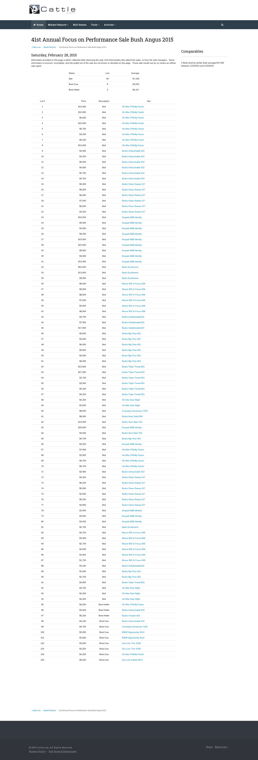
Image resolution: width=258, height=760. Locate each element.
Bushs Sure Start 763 (132, 422)
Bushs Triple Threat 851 (133, 366)
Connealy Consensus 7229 (135, 411)
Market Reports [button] (57, 24)
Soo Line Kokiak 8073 (132, 660)
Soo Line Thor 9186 (131, 643)
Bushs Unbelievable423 (133, 317)
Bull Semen (80, 24)
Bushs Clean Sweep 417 (133, 184)
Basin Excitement (130, 267)
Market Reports (50, 47)
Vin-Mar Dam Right (131, 400)
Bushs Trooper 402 (131, 615)
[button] (222, 24)
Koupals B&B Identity (132, 217)
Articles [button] (109, 24)
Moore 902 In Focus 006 (133, 283)
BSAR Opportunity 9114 (133, 632)
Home (39, 24)
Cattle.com (36, 47)
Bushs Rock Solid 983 (132, 416)
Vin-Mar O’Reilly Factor (133, 106)
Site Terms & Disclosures (62, 751)
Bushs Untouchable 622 (133, 151)
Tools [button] (94, 24)
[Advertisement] (174, 9)
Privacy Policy (37, 751)
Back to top (221, 746)
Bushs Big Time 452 (131, 333)
